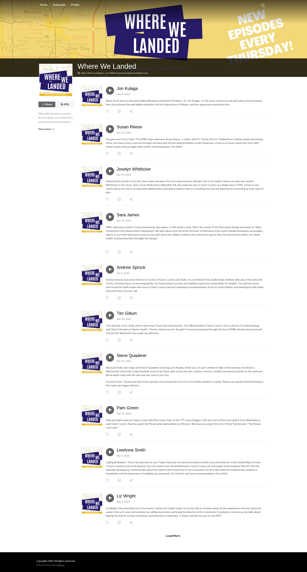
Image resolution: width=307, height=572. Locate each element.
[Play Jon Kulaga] (110, 91)
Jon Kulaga (127, 88)
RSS (66, 104)
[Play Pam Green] (110, 410)
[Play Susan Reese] (110, 129)
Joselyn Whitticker (134, 169)
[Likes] (108, 111)
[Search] (263, 5)
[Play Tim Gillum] (110, 315)
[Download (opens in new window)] (119, 111)
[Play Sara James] (110, 217)
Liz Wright (126, 495)
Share (48, 104)
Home (43, 4)
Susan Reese (129, 126)
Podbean (60, 565)
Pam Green (127, 407)
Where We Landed (106, 66)
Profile (75, 4)
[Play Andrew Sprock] (110, 269)
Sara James (128, 214)
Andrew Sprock (131, 267)
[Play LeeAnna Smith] (110, 452)
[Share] (131, 111)
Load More (173, 535)
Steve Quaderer (132, 355)
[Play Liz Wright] (110, 498)
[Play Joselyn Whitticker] (110, 171)
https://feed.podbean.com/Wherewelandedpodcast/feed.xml (114, 73)
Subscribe (59, 4)
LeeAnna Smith (131, 450)
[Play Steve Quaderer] (110, 358)
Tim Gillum (127, 313)
